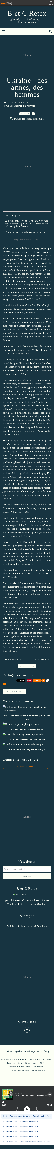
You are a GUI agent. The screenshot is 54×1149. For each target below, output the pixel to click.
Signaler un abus (31, 1063)
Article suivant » (43, 659)
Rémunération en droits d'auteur (19, 1067)
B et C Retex (27, 13)
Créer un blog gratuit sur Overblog (40, 1059)
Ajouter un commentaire (26, 767)
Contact (19, 1063)
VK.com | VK (12, 215)
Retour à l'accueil (27, 666)
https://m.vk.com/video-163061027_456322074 (27, 232)
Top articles (11, 1063)
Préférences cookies (38, 1070)
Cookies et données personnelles (18, 1070)
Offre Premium (38, 1067)
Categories (22, 102)
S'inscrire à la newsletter (14, 691)
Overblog (44, 1051)
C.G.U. (42, 1063)
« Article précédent (12, 659)
